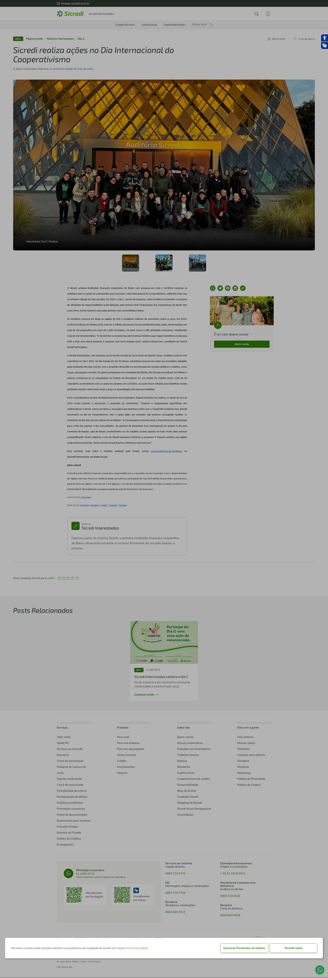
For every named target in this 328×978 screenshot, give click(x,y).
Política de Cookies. (137, 948)
